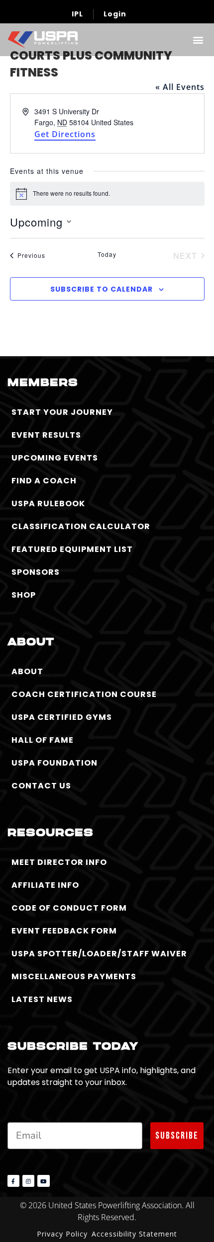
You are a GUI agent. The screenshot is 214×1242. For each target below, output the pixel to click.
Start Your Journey (62, 412)
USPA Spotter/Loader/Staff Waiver (99, 953)
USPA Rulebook (48, 503)
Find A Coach (44, 480)
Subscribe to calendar (101, 289)
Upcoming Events (54, 458)
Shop (23, 595)
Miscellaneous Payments (73, 976)
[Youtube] (43, 1181)
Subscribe (177, 1136)
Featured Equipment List (72, 549)
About (27, 671)
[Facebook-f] (13, 1181)
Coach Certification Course (84, 694)
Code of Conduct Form (69, 908)
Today (107, 254)
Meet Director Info (59, 862)
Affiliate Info (45, 885)
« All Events (180, 86)
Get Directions (65, 134)
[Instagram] (28, 1181)
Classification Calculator (80, 526)
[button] (198, 39)
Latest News (42, 999)
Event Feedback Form (64, 930)
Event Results (46, 435)
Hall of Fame (42, 740)
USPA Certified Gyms (61, 717)
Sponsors (35, 572)
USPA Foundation (54, 763)
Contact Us (41, 785)
